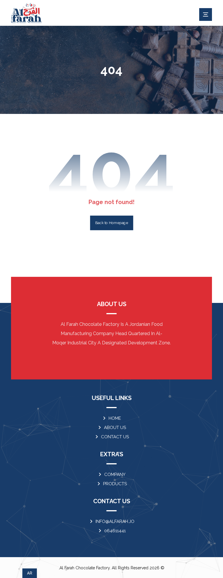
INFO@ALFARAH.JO (115, 521)
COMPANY (114, 474)
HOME (115, 418)
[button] (205, 14)
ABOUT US (115, 427)
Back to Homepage (111, 223)
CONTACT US (115, 436)
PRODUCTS (115, 483)
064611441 (115, 530)
